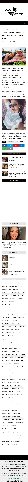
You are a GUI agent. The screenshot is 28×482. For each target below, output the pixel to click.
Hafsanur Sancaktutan (15, 351)
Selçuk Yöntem (5, 410)
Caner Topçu (5, 317)
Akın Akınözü (15, 283)
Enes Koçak (5, 342)
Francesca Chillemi (7, 348)
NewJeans (19, 394)
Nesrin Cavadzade (10, 394)
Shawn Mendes (6, 416)
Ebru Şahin (18, 332)
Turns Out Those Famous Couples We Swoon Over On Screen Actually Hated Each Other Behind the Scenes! (17, 173)
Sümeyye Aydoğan (16, 416)
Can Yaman (22, 314)
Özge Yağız (21, 435)
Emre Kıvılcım (20, 339)
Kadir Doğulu (14, 370)
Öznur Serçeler (5, 438)
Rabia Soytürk (21, 404)
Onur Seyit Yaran (6, 401)
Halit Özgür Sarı (6, 354)
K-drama (16, 363)
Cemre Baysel (5, 320)
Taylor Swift (5, 425)
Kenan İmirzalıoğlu (6, 373)
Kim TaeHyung (14, 376)
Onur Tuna (14, 401)
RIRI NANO (4, 41)
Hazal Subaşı (13, 357)
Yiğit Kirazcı (5, 432)
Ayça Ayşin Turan (16, 292)
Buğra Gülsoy (5, 314)
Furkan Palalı (5, 351)
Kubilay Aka (5, 379)
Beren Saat (20, 295)
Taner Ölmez (10, 422)
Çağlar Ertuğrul (5, 435)
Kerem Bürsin (16, 373)
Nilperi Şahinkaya (13, 397)
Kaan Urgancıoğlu (19, 366)
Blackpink (4, 301)
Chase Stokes (5, 323)
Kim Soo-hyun (5, 376)
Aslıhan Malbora (17, 289)
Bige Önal (12, 298)
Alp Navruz (4, 286)
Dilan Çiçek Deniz (15, 329)
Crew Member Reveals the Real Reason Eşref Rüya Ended (16, 158)
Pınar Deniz (13, 404)
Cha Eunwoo (14, 320)
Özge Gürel (14, 435)
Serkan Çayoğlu (16, 413)
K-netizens (4, 366)
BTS (23, 292)
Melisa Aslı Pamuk (6, 382)
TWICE (3, 422)
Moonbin (11, 391)
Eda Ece (4, 335)
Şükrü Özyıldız (15, 444)
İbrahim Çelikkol (15, 438)
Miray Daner (20, 388)
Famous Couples (6, 345)
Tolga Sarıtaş (13, 425)
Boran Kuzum (12, 301)
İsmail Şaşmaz (5, 444)
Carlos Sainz (21, 317)
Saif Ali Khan (5, 407)
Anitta (20, 286)
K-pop (10, 366)
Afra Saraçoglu (6, 283)
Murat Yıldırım (18, 391)
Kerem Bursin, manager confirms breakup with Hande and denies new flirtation (17, 271)
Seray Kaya (14, 410)
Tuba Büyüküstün (6, 428)
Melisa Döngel (16, 382)
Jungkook (9, 363)
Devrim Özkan (22, 326)
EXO (13, 332)
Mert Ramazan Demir (7, 385)
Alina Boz (22, 283)
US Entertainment (17, 428)
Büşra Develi (14, 314)
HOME (19, 478)
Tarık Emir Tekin (19, 422)
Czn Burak (4, 326)
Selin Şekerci (13, 407)
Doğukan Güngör (6, 332)
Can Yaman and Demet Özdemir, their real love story (17, 256)
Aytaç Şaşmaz (5, 292)
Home (3, 28)
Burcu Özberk (5, 311)
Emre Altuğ (12, 339)
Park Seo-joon (5, 404)
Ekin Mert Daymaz (12, 335)
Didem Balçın (5, 329)
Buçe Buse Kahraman (16, 311)
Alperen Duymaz (13, 286)
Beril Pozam (5, 298)
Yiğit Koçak (12, 432)
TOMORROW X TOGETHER (8, 419)
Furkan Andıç (17, 348)
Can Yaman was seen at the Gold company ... (16, 263)
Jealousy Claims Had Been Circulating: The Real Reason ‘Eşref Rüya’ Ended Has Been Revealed (17, 166)
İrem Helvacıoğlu (15, 441)
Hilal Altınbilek (5, 360)
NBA (3, 394)
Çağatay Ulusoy (21, 432)
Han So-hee (14, 354)
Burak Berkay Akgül (6, 304)
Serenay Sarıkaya (6, 413)
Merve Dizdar (5, 388)
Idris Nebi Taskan (15, 360)
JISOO (3, 363)
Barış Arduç (5, 295)
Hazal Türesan (21, 357)
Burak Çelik (12, 308)
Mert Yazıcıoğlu (18, 385)
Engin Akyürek (13, 342)
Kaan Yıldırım (5, 370)
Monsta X (4, 391)
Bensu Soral (13, 295)
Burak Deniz (5, 308)
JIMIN (22, 360)
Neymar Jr (4, 397)
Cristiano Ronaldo (15, 323)
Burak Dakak (16, 304)
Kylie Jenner (13, 379)
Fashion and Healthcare (18, 345)
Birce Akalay (19, 298)
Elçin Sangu (5, 339)
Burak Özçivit (20, 308)
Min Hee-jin (13, 388)
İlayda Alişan (5, 441)
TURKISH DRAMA (9, 28)
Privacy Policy (11, 478)
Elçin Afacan (22, 335)
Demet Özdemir (10, 141)
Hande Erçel (22, 354)
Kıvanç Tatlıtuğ (21, 379)
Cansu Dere (13, 317)
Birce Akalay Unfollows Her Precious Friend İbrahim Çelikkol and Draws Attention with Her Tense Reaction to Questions (14, 244)
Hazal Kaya (5, 357)
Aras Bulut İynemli (6, 289)
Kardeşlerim (22, 370)
